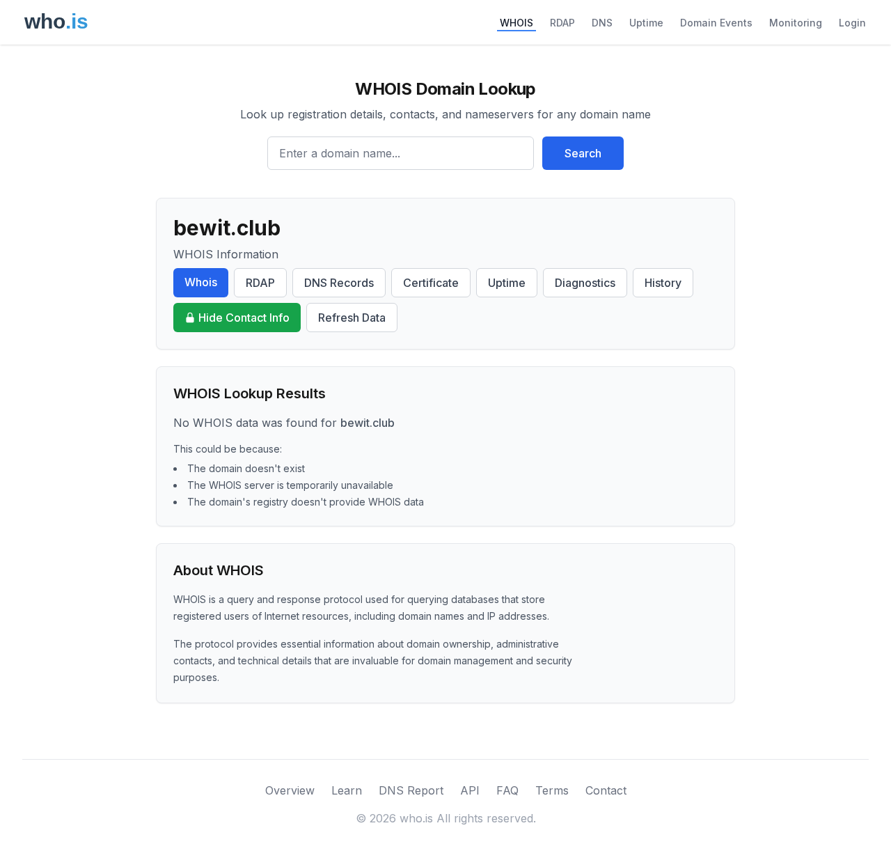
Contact (605, 790)
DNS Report (411, 790)
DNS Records (339, 283)
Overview (290, 790)
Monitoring (795, 23)
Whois (200, 282)
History (663, 283)
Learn (346, 790)
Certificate (431, 283)
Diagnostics (585, 283)
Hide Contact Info (244, 318)
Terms (552, 790)
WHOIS (516, 23)
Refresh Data (352, 318)
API (470, 790)
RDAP (562, 23)
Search (583, 153)
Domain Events (716, 23)
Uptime (646, 23)
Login (852, 23)
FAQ (507, 790)
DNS (602, 23)
